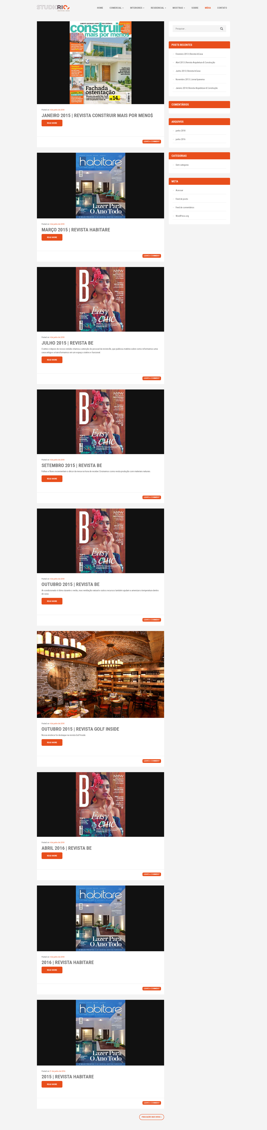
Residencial (158, 7)
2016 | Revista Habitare (68, 962)
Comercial (116, 7)
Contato (222, 7)
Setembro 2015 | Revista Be (72, 465)
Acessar (179, 190)
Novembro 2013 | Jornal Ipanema (190, 79)
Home (100, 7)
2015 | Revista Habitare (68, 1077)
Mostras (178, 7)
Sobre (194, 7)
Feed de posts (182, 199)
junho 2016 (180, 139)
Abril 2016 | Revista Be (67, 848)
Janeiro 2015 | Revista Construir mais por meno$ (97, 115)
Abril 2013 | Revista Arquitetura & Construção (195, 62)
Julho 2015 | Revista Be (67, 343)
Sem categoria (182, 165)
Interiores (136, 7)
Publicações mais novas (151, 1117)
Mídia (208, 7)
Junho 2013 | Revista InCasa (188, 71)
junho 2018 (180, 130)
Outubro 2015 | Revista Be (71, 584)
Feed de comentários (185, 207)
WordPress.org (182, 216)
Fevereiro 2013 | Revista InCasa (189, 54)
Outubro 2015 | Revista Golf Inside (80, 729)
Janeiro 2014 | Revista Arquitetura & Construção (197, 88)
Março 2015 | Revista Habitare (76, 230)
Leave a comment (152, 141)
